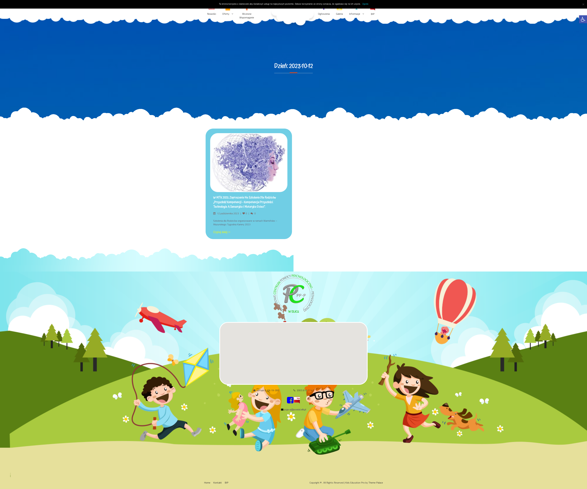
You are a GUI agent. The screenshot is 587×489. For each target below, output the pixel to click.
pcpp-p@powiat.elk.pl (295, 409)
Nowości (211, 14)
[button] (583, 19)
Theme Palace (375, 482)
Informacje (354, 14)
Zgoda (365, 4)
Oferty (225, 14)
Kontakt (217, 482)
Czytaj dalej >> (221, 232)
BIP (373, 14)
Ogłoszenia (324, 14)
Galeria (339, 14)
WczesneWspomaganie (246, 15)
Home (207, 482)
